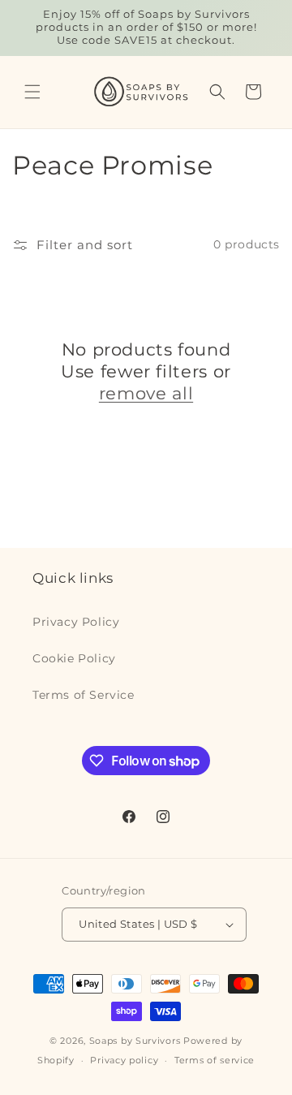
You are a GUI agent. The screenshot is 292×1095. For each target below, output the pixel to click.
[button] (32, 92)
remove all (146, 393)
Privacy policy (124, 1060)
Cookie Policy (74, 658)
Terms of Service (83, 695)
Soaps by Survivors (135, 1040)
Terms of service (214, 1060)
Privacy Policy (75, 621)
